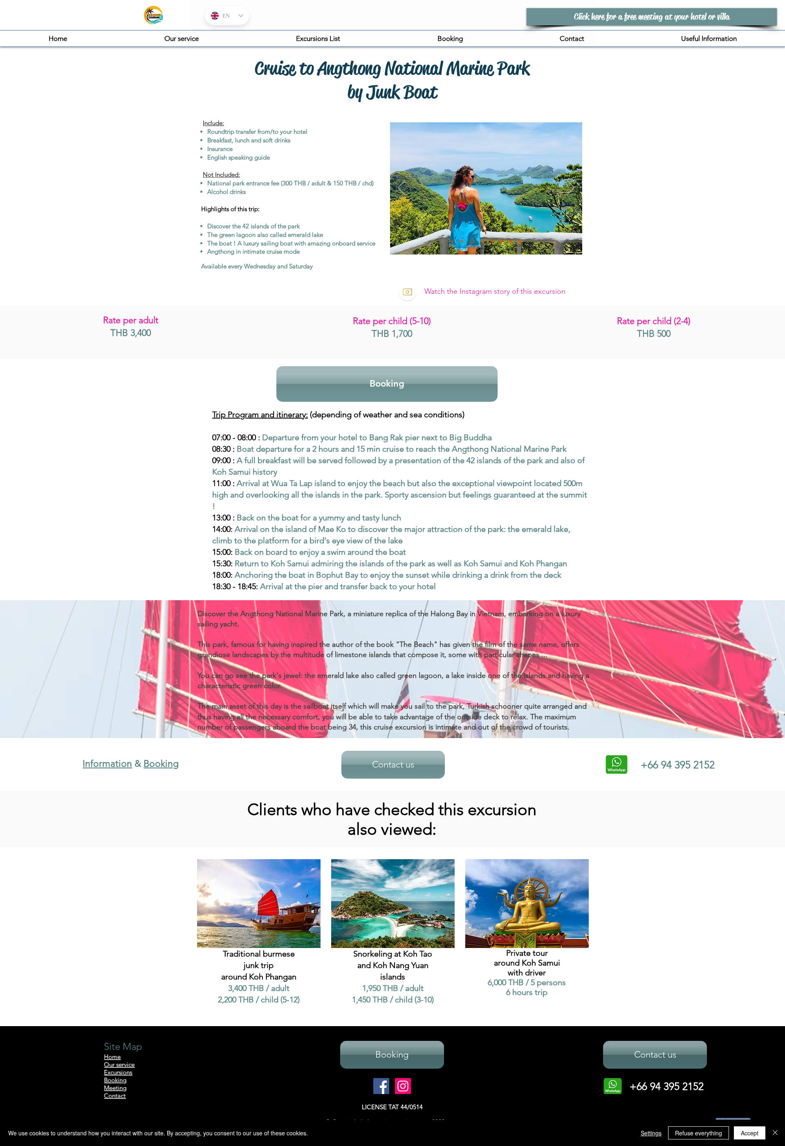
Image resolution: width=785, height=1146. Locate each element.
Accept (749, 1133)
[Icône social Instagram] (403, 1086)
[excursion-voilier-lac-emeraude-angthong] (472, 241)
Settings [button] (651, 1133)
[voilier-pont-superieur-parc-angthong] (510, 241)
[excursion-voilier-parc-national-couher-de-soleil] (501, 241)
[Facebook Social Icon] (381, 1086)
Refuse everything (698, 1133)
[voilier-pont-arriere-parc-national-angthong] (519, 241)
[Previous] (401, 188)
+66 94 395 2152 (667, 1086)
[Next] (570, 188)
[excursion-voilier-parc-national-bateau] (452, 241)
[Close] (775, 1132)
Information (107, 763)
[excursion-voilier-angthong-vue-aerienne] (461, 241)
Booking (161, 763)
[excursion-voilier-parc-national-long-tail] (491, 241)
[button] (318, 38)
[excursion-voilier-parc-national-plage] (482, 241)
